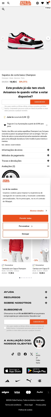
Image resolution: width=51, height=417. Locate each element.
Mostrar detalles (37, 211)
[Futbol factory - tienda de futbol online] (25, 3)
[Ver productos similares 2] (21, 277)
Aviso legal (29, 405)
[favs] (42, 3)
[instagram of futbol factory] (19, 354)
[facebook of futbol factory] (25, 354)
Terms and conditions (13, 405)
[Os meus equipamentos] (37, 3)
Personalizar (24, 226)
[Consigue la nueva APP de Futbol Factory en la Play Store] (36, 370)
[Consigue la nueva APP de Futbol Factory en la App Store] (13, 370)
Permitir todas (25, 218)
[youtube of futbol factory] (38, 358)
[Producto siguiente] (46, 250)
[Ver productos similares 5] (26, 277)
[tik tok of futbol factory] (13, 354)
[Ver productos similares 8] (31, 277)
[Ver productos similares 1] (19, 277)
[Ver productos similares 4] (24, 277)
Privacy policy (41, 405)
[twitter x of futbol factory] (31, 354)
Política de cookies (25, 410)
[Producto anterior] (5, 250)
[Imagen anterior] (3, 38)
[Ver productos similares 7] (29, 277)
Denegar (25, 234)
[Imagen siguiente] (48, 38)
